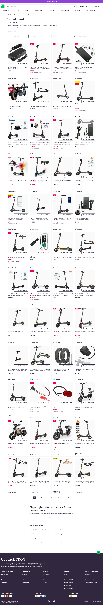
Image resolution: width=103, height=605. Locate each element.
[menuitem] (7, 10)
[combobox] (41, 6)
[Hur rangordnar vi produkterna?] (75, 36)
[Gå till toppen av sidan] (98, 552)
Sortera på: (80, 36)
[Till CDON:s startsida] (2, 6)
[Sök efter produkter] (74, 6)
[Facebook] (54, 601)
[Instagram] (48, 601)
